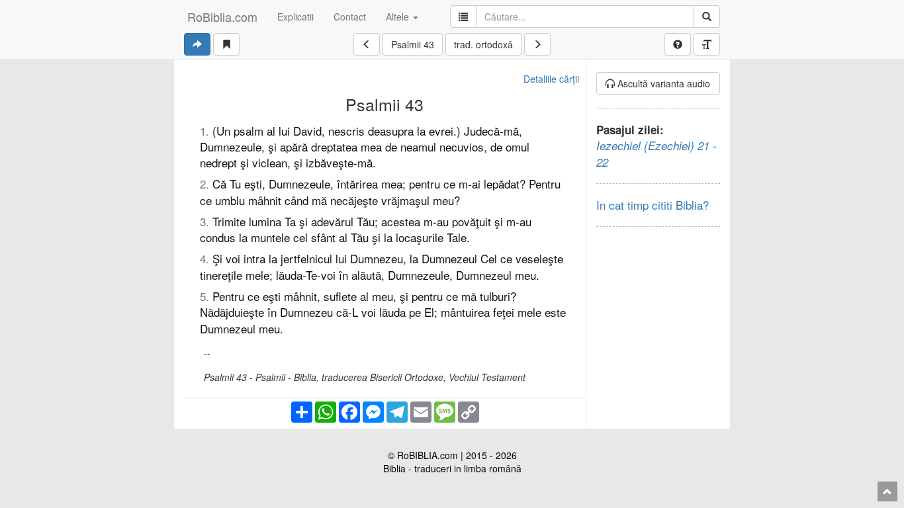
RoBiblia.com (222, 16)
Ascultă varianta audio (662, 83)
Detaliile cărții (551, 78)
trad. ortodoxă (483, 44)
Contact (350, 16)
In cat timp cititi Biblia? (652, 204)
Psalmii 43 (412, 44)
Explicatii (295, 16)
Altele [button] (399, 16)
